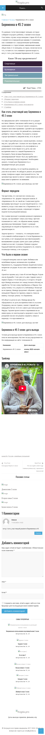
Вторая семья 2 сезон (10, 498)
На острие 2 (22, 655)
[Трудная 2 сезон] (22, 641)
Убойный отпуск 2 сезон (22, 692)
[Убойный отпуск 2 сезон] (22, 689)
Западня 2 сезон (22, 679)
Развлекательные (12, 81)
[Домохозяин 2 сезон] (5, 485)
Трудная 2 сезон (22, 644)
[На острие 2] (22, 652)
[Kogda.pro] (22, 2)
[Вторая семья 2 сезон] (5, 493)
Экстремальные (11, 75)
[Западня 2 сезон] (22, 676)
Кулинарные (10, 70)
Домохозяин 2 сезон (9, 489)
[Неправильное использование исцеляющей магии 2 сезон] (22, 627)
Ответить (38, 533)
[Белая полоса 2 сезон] (5, 502)
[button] (3, 7)
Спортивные (10, 64)
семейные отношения (21, 456)
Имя (4, 582)
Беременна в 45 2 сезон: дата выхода (18, 104)
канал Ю (4, 456)
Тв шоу (12, 20)
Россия (10, 456)
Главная (5, 20)
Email (4, 592)
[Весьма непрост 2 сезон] (22, 665)
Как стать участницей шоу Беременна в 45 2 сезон (23, 96)
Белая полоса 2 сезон (10, 507)
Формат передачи (11, 99)
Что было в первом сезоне (14, 102)
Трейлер (7, 107)
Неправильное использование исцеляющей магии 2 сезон (22, 631)
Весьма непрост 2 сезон (22, 668)
